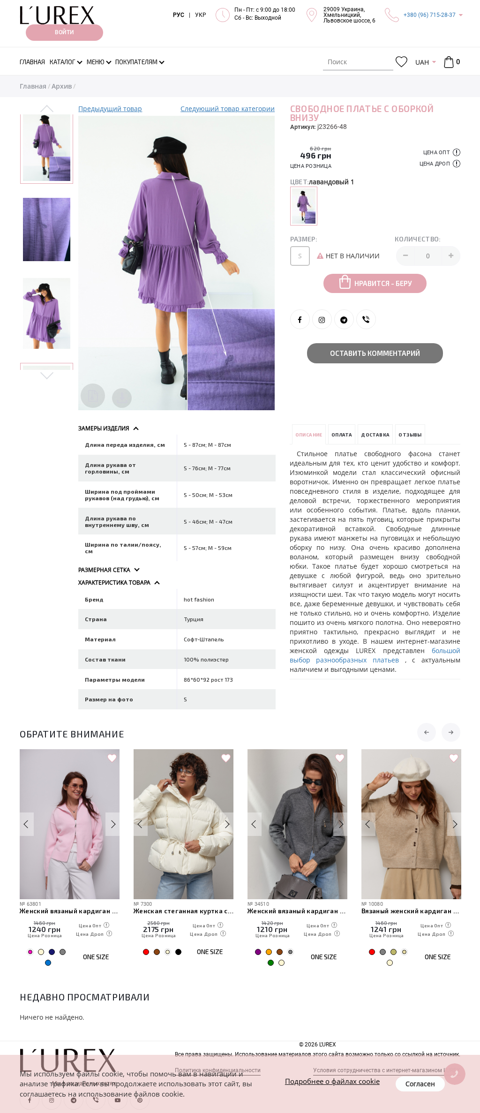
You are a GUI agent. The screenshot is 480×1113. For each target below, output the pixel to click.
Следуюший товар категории (227, 108)
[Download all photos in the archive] (93, 396)
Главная (33, 86)
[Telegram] (344, 319)
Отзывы (409, 434)
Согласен (420, 1083)
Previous (47, 109)
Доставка (375, 434)
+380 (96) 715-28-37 (430, 15)
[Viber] (366, 319)
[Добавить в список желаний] (112, 758)
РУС (178, 15)
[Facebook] (300, 319)
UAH (422, 62)
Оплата (341, 434)
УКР (200, 15)
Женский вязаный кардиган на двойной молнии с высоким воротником (70, 911)
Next (47, 375)
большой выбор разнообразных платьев (375, 655)
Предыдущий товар (110, 108)
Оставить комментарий (375, 353)
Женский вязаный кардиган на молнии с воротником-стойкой (297, 911)
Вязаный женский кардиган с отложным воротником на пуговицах (411, 911)
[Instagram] (322, 319)
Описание (308, 434)
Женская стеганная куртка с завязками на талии (183, 911)
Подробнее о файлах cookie (332, 1081)
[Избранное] (401, 62)
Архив (62, 86)
